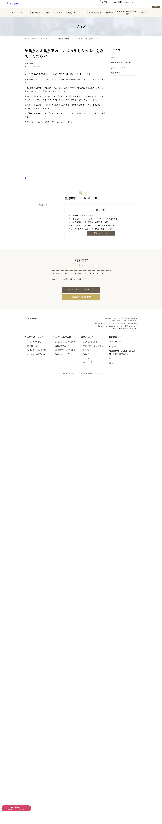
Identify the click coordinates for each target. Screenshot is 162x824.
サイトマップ (115, 342)
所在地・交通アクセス (91, 362)
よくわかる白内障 (33, 66)
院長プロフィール (100, 233)
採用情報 (113, 337)
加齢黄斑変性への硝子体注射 (65, 350)
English (156, 6)
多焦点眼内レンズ (33, 346)
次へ (27, 178)
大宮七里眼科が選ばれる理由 (81, 297)
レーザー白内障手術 (34, 342)
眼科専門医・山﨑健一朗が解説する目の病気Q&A (122, 352)
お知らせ (86, 358)
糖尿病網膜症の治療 (62, 346)
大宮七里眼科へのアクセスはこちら (81, 289)
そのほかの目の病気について (65, 342)
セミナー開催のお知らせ (121, 63)
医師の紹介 (87, 354)
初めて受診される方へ (91, 342)
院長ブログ (115, 57)
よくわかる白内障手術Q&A (36, 354)
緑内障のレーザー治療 (63, 354)
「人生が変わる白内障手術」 (37, 350)
